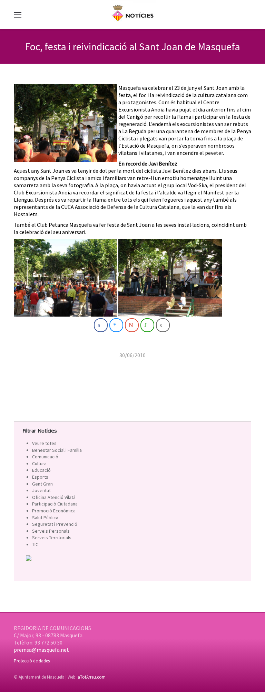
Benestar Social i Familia (57, 450)
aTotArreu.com (92, 677)
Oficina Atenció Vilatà (54, 497)
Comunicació (45, 457)
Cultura (39, 463)
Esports (40, 477)
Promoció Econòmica (54, 511)
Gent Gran (42, 484)
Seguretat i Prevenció (54, 524)
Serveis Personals (51, 531)
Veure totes (44, 443)
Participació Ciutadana (55, 504)
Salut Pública (45, 517)
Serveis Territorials (51, 537)
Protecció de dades (32, 661)
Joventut (41, 490)
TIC (35, 544)
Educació (41, 470)
